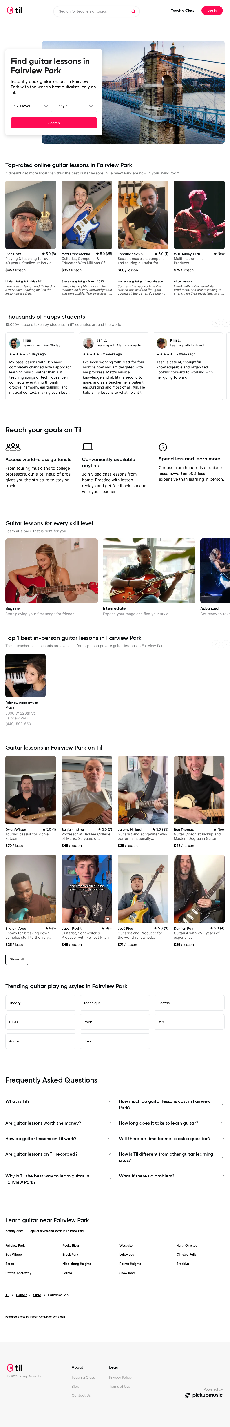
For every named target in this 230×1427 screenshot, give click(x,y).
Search (54, 123)
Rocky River (70, 1246)
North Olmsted (187, 1246)
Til (7, 1295)
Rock (88, 1022)
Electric (164, 1002)
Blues (13, 1022)
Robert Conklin (39, 1316)
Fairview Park (15, 1246)
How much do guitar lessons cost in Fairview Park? (164, 1104)
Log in (212, 11)
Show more (127, 1273)
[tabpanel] (115, 1259)
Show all (17, 959)
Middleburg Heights (76, 1264)
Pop (161, 1022)
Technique (92, 1002)
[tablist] (115, 1233)
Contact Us (81, 1395)
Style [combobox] (63, 106)
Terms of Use (119, 1386)
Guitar (21, 1295)
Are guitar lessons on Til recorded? (41, 1154)
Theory (14, 1002)
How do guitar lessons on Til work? (41, 1138)
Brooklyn (183, 1264)
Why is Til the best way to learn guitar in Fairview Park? (47, 1179)
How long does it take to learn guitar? (158, 1123)
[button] (133, 11)
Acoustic (16, 1041)
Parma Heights (130, 1264)
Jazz (87, 1041)
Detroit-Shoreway (18, 1273)
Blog (75, 1386)
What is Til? (17, 1101)
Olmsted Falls (186, 1255)
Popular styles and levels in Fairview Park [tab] (56, 1231)
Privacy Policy (120, 1377)
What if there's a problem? (147, 1176)
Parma (67, 1273)
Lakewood (126, 1255)
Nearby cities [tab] (14, 1231)
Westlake (126, 1246)
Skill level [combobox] (22, 106)
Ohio (37, 1295)
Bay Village (13, 1255)
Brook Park (70, 1255)
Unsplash (59, 1316)
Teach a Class (182, 10)
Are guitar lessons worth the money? (43, 1123)
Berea (9, 1264)
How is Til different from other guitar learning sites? (166, 1157)
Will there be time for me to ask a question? (165, 1138)
